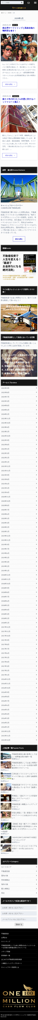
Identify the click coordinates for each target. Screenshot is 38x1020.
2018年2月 (5, 618)
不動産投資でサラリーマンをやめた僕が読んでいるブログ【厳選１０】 (24, 787)
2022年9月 (5, 440)
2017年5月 (5, 657)
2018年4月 (5, 610)
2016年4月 (5, 714)
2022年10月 (5, 436)
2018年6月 (5, 601)
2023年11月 (5, 418)
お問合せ (28, 3)
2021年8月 (5, 479)
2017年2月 (5, 670)
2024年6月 (5, 410)
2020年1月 (5, 531)
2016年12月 (5, 679)
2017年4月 (5, 662)
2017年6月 (5, 653)
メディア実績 (5, 951)
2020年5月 (5, 518)
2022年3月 (5, 453)
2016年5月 (5, 710)
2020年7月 (5, 510)
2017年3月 (5, 666)
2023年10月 (5, 423)
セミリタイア (6, 867)
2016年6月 (5, 705)
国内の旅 (4, 875)
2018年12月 (5, 575)
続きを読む (9, 84)
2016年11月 (5, 683)
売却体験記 (5, 880)
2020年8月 (5, 505)
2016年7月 (5, 701)
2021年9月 (5, 475)
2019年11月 (5, 540)
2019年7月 (5, 549)
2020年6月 (5, 514)
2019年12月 (5, 536)
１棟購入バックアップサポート (11, 963)
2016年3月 (5, 718)
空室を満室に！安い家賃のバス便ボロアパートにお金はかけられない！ (24, 815)
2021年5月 (5, 488)
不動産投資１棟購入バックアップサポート (24, 805)
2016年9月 (5, 692)
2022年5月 (5, 449)
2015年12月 (5, 731)
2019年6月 (5, 553)
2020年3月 (5, 523)
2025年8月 (5, 392)
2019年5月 (5, 557)
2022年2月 (5, 458)
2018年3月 (5, 614)
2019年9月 (5, 544)
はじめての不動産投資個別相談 (11, 959)
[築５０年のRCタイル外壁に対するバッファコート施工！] (19, 131)
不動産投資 (5, 871)
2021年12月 (5, 466)
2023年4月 (5, 427)
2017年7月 (5, 649)
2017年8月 (5, 644)
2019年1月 (5, 571)
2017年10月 (5, 636)
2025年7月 (5, 397)
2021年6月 (5, 484)
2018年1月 (5, 623)
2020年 (9, 12)
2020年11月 (5, 497)
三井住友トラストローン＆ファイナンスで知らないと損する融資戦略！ (24, 776)
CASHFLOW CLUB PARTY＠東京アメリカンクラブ (24, 838)
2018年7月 (5, 597)
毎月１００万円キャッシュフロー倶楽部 (20, 1015)
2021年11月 (5, 471)
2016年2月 (5, 723)
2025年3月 (5, 401)
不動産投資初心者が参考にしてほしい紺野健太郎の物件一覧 (24, 755)
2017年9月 (5, 640)
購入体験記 (5, 889)
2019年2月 (5, 566)
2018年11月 (5, 579)
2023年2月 (5, 431)
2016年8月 (5, 697)
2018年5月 (5, 605)
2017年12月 (5, 627)
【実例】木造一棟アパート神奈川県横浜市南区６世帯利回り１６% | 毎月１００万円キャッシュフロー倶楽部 (19, 827)
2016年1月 (5, 727)
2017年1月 (5, 675)
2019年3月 (5, 562)
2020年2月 (5, 527)
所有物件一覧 (5, 955)
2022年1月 (5, 462)
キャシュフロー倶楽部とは (10, 967)
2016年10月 (5, 688)
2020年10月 (5, 501)
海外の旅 (4, 884)
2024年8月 (5, 405)
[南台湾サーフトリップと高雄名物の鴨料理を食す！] (19, 60)
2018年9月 (5, 588)
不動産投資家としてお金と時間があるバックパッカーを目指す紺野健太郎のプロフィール (24, 765)
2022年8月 (5, 445)
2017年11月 (5, 631)
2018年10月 (5, 584)
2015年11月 (5, 736)
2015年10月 (5, 740)
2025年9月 (5, 388)
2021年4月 (5, 492)
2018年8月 (5, 592)
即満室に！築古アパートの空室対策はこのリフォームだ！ (24, 797)
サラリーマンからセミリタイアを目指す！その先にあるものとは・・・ (24, 848)
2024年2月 (5, 414)
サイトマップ (5, 941)
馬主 (3, 893)
